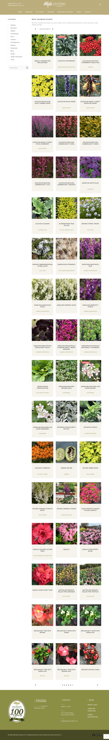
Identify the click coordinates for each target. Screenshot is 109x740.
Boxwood (29, 12)
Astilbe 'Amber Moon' (90, 468)
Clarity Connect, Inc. (56, 735)
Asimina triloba (66, 468)
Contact (88, 12)
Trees (12, 59)
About (79, 12)
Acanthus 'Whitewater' (66, 61)
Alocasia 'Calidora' (42, 224)
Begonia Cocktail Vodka (90, 669)
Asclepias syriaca (90, 427)
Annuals (13, 25)
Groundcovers (15, 42)
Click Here (37, 706)
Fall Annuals (15, 33)
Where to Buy (92, 704)
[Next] (52, 29)
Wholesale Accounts (65, 12)
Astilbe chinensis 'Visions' (66, 509)
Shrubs (13, 54)
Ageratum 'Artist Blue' (90, 183)
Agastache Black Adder (66, 101)
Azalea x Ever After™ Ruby (42, 590)
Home (20, 12)
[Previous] (35, 29)
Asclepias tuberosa (42, 468)
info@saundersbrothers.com (16, 5)
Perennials (14, 48)
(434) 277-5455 (17, 3)
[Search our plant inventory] (100, 4)
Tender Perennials (16, 56)
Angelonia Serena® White (66, 305)
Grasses (13, 39)
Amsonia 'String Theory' (90, 224)
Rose (12, 51)
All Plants (40, 12)
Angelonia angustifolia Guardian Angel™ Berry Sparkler (66, 347)
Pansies (13, 45)
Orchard (50, 12)
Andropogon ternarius (66, 264)
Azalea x (66, 549)
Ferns (12, 36)
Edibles (13, 31)
